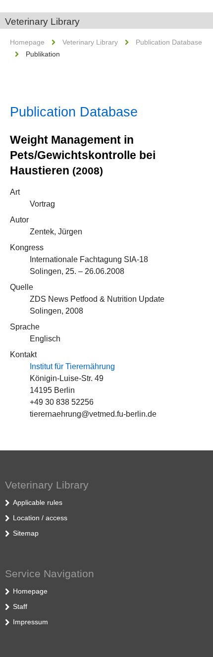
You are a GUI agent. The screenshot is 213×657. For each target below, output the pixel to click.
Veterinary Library (42, 21)
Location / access (40, 518)
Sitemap (26, 533)
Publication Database (169, 42)
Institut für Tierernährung (72, 366)
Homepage (27, 42)
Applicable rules (37, 502)
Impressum (30, 622)
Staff (20, 606)
